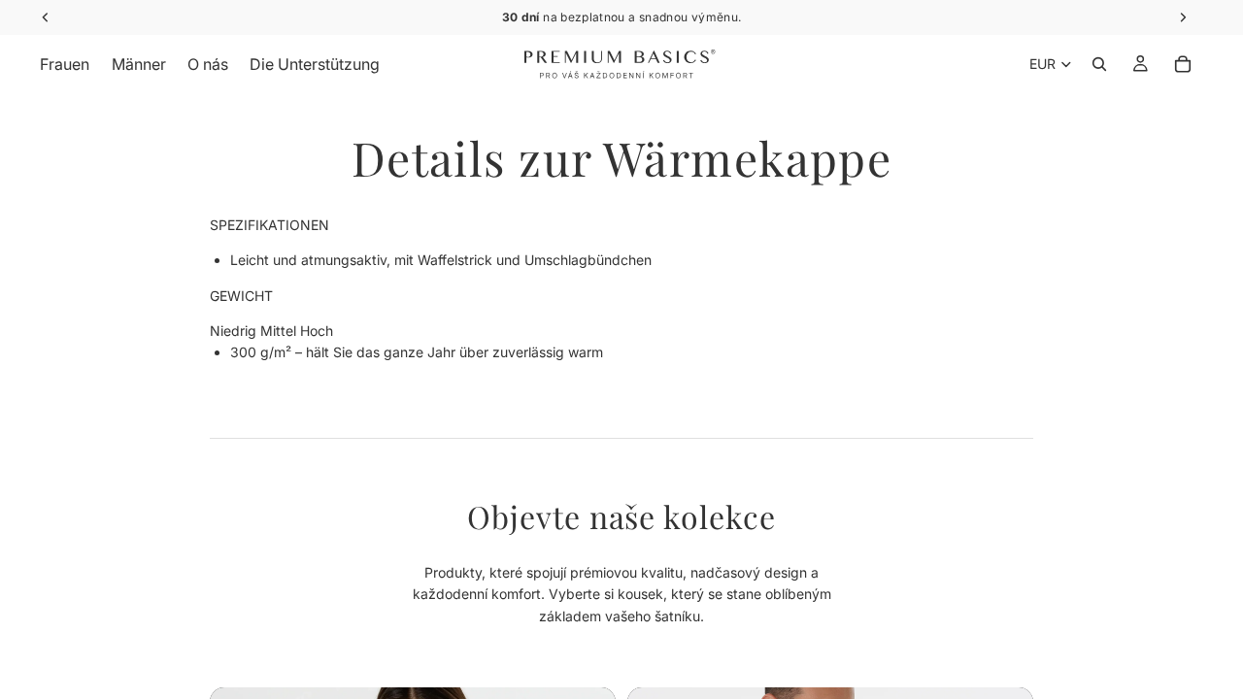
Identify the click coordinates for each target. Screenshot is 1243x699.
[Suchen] (1099, 64)
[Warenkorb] (1182, 64)
